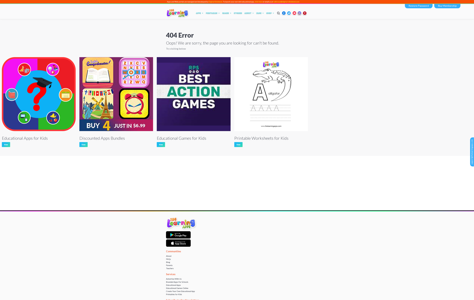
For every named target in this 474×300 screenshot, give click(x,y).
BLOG (258, 13)
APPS (198, 13)
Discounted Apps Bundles (102, 138)
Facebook (284, 13)
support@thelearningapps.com (472, 151)
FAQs (168, 259)
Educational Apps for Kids (25, 138)
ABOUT (248, 13)
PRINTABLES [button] (211, 13)
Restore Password (419, 5)
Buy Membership (447, 5)
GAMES (225, 13)
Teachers (170, 268)
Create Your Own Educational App (180, 291)
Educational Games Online (177, 288)
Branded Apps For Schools (177, 282)
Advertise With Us (174, 279)
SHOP (269, 13)
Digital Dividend (195, 2)
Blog (168, 262)
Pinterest (304, 13)
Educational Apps (173, 285)
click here (239, 2)
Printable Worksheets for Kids (261, 138)
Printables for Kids (174, 294)
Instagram (299, 13)
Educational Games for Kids (181, 138)
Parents (169, 265)
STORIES (238, 13)
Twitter (289, 13)
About (168, 256)
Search (278, 13)
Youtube (294, 13)
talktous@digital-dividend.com (266, 2)
